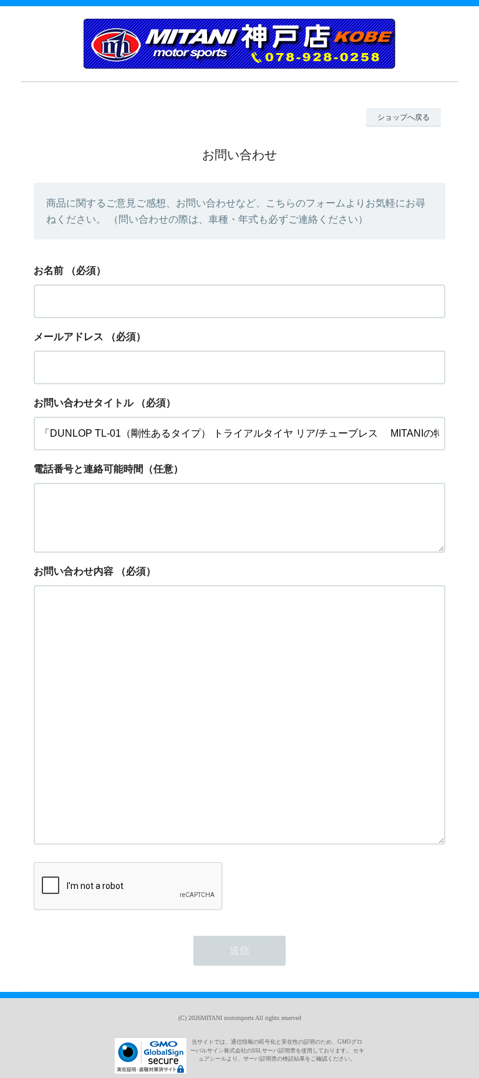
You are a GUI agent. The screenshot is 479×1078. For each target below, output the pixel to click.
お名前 (49, 270)
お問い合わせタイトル (83, 402)
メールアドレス (69, 336)
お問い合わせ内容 (74, 571)
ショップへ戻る (403, 117)
